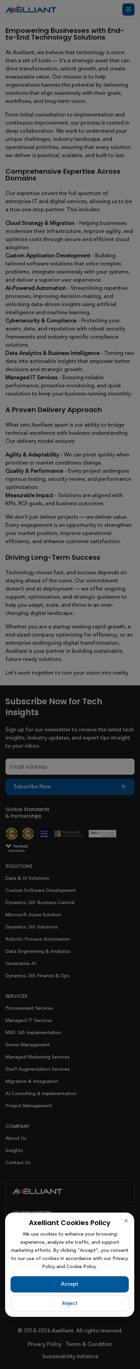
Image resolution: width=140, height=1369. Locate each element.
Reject (69, 1303)
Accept (69, 1284)
